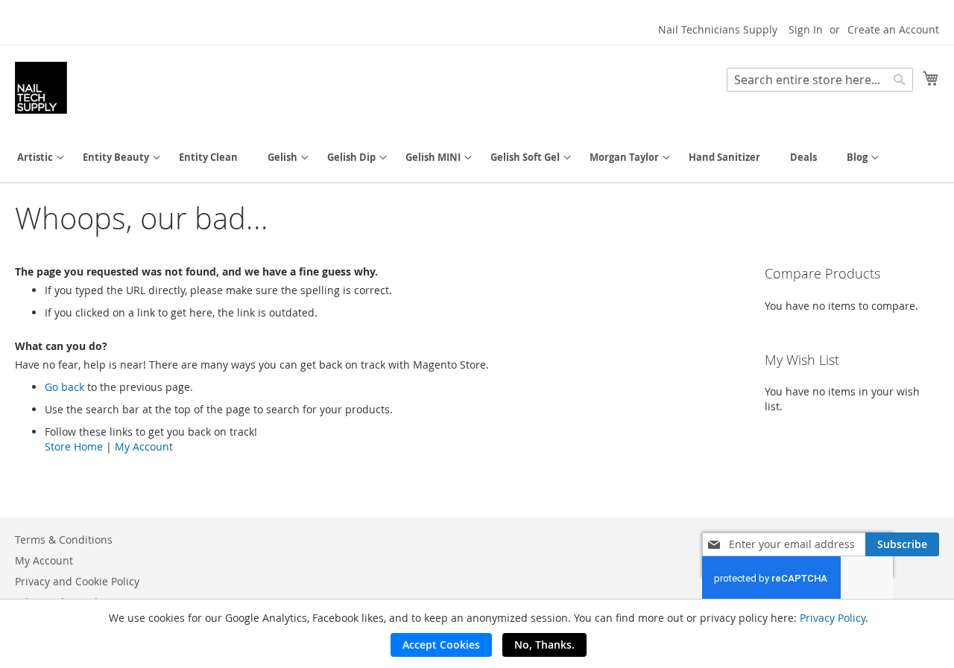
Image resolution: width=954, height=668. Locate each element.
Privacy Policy (832, 618)
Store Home (74, 446)
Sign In (806, 29)
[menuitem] (35, 157)
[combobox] (820, 80)
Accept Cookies (441, 644)
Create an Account (893, 29)
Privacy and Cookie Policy (77, 581)
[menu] (477, 157)
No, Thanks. (544, 644)
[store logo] (41, 88)
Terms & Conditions (64, 539)
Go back (64, 387)
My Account (144, 446)
